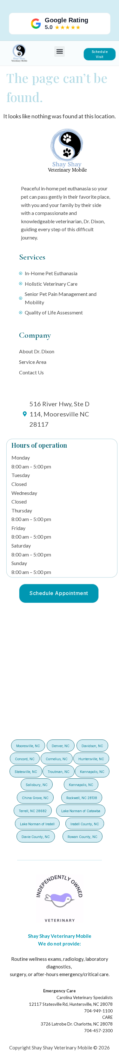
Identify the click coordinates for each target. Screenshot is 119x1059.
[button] (59, 51)
